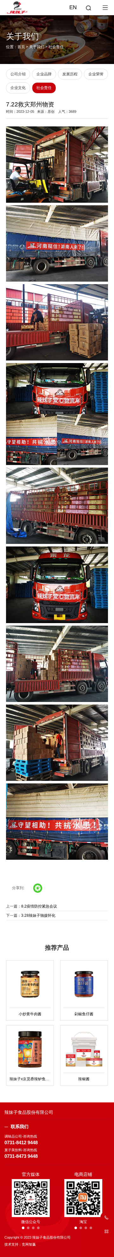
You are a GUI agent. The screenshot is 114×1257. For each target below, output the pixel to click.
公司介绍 (18, 74)
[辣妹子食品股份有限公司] (57, 7)
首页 (21, 47)
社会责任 (56, 47)
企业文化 (18, 88)
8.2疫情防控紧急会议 (39, 906)
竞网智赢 (29, 1244)
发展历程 (70, 74)
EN (73, 7)
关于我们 (36, 47)
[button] (23, 1228)
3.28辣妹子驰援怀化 (38, 915)
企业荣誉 (96, 74)
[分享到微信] (37, 888)
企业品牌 (44, 74)
